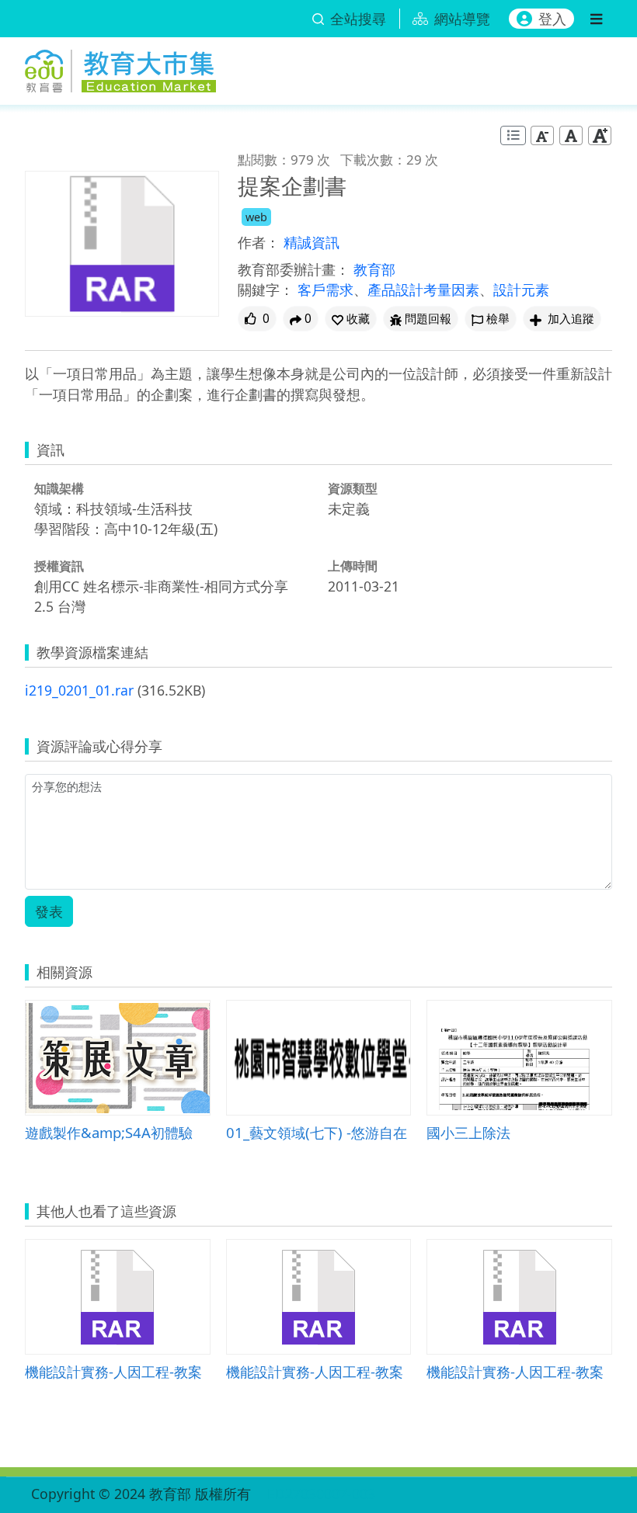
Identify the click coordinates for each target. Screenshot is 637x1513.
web (256, 217)
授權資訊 (59, 565)
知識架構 (59, 488)
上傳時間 (353, 565)
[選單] (596, 18)
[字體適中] (571, 135)
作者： (259, 242)
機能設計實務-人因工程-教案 (113, 1371)
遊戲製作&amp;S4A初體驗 (109, 1132)
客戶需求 (325, 289)
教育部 (374, 269)
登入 (552, 18)
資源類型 (353, 488)
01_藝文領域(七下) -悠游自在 (316, 1132)
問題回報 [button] (428, 319)
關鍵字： (266, 289)
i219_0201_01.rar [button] (79, 690)
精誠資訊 (311, 242)
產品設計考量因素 (423, 289)
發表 (49, 911)
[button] (351, 318)
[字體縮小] (542, 135)
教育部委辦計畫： (294, 269)
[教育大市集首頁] (120, 68)
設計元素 (521, 289)
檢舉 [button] (498, 319)
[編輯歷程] (513, 135)
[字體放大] (599, 135)
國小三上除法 (468, 1132)
